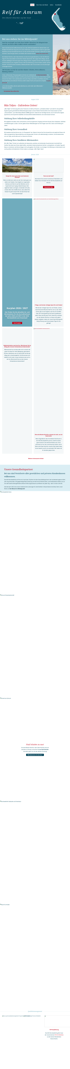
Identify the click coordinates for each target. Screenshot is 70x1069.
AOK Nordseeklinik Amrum (12, 5)
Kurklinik (58, 5)
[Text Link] (49, 178)
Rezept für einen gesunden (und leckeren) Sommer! (17, 176)
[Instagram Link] (6, 31)
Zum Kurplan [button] (17, 323)
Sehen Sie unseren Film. (42, 53)
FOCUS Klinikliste (59, 1035)
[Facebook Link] (3, 31)
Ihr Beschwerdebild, (41, 75)
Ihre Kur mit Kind (42, 5)
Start (32, 5)
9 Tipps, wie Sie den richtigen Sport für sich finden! (48, 305)
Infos (51, 5)
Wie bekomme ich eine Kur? (35, 755)
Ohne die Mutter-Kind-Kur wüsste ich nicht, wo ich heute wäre (48, 435)
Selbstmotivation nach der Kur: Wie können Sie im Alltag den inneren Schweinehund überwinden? (17, 346)
